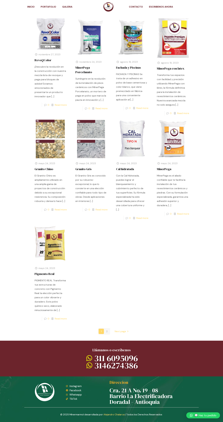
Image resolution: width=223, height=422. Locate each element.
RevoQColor (43, 60)
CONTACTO (136, 6)
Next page (120, 331)
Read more (61, 104)
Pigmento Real (44, 274)
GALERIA (67, 6)
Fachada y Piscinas (128, 67)
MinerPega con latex (170, 68)
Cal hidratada (125, 169)
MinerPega (164, 169)
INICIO (31, 6)
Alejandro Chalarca (114, 414)
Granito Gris (83, 169)
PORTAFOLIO (48, 6)
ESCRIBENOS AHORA (161, 6)
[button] (203, 415)
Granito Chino (44, 169)
